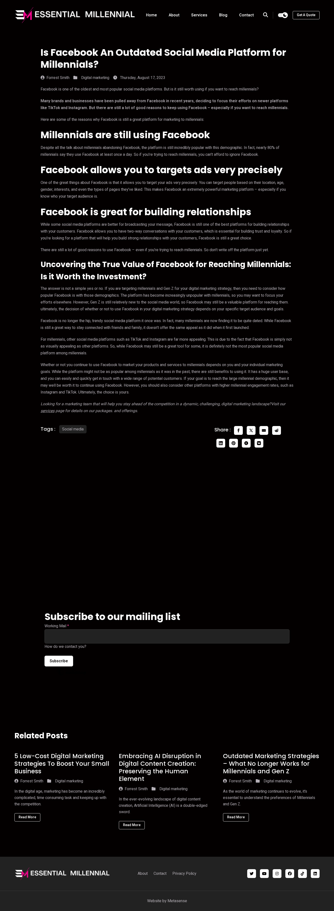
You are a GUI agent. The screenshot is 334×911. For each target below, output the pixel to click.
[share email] (263, 430)
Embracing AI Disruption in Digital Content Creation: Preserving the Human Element (160, 767)
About (174, 15)
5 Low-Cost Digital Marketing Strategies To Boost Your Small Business (61, 764)
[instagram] (277, 873)
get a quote (306, 15)
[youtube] (264, 873)
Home (151, 15)
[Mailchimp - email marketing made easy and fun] (71, 675)
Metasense (177, 901)
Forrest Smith (57, 78)
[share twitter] (251, 430)
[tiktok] (302, 873)
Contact (246, 15)
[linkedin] (315, 873)
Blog (223, 15)
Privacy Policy (184, 874)
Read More (27, 817)
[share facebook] (238, 430)
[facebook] (289, 873)
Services (199, 15)
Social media (73, 429)
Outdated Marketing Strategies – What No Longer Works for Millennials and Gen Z (271, 764)
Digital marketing (95, 78)
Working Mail (57, 626)
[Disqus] (167, 530)
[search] (268, 15)
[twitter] (251, 873)
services (48, 411)
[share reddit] (276, 430)
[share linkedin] (220, 443)
